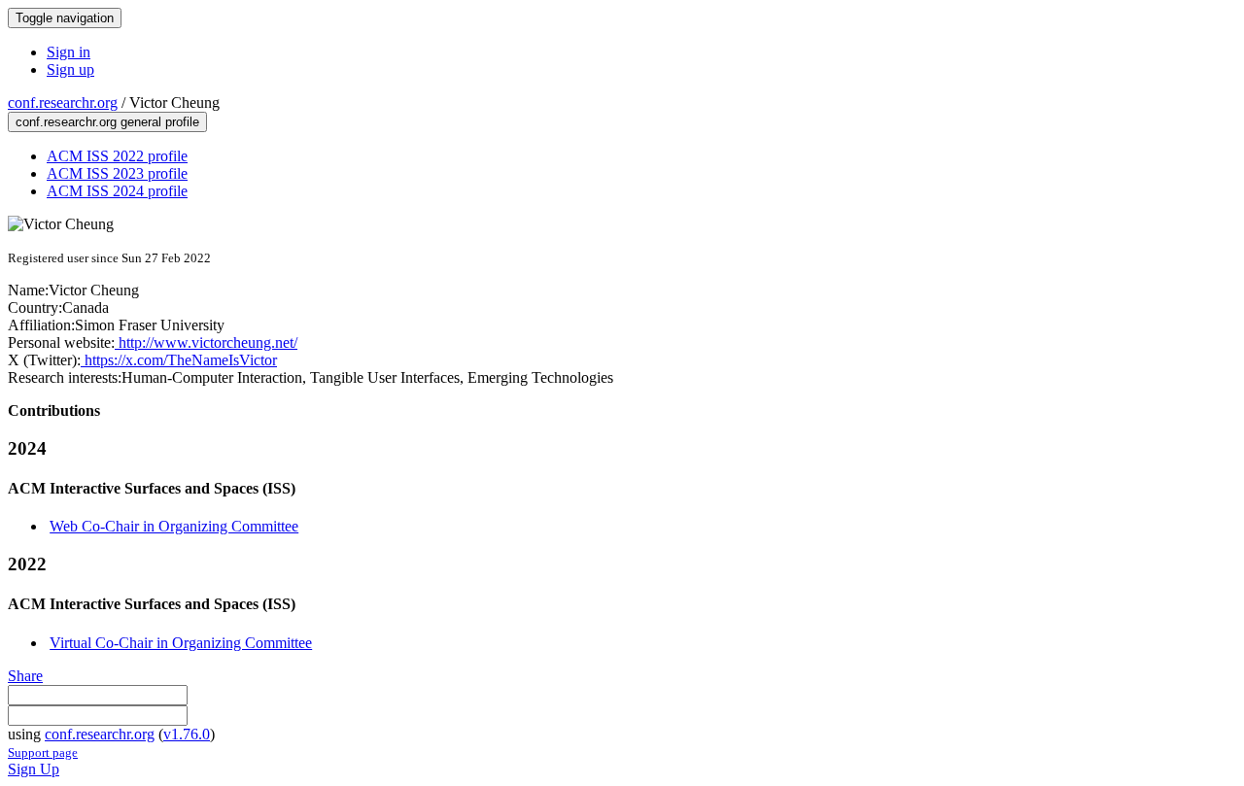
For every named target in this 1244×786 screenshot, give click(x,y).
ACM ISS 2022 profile (117, 156)
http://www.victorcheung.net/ (206, 342)
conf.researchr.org (63, 102)
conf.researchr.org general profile (107, 122)
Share (25, 675)
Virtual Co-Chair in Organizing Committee (181, 642)
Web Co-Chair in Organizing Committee (174, 526)
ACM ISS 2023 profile (117, 173)
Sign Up (33, 769)
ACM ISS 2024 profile (117, 191)
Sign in (68, 52)
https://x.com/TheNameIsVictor (179, 360)
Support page (43, 752)
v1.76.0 (186, 734)
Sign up (70, 69)
